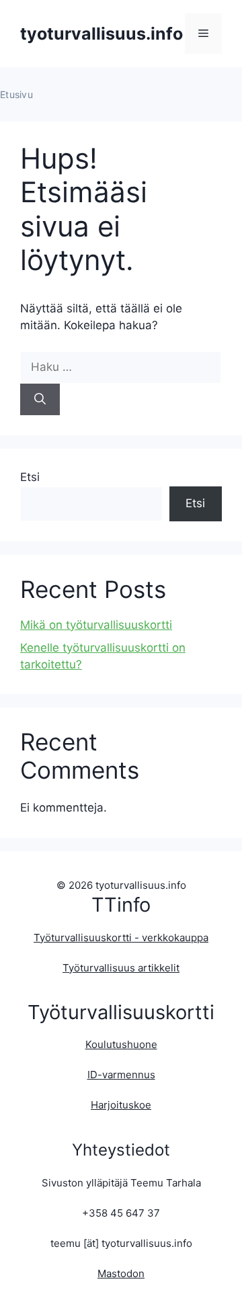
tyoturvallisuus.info (101, 34)
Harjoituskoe (121, 1104)
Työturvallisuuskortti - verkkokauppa (121, 937)
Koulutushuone (121, 1044)
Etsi (30, 477)
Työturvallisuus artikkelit (121, 967)
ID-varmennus (121, 1074)
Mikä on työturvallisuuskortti (96, 625)
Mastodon (121, 1273)
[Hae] (40, 400)
